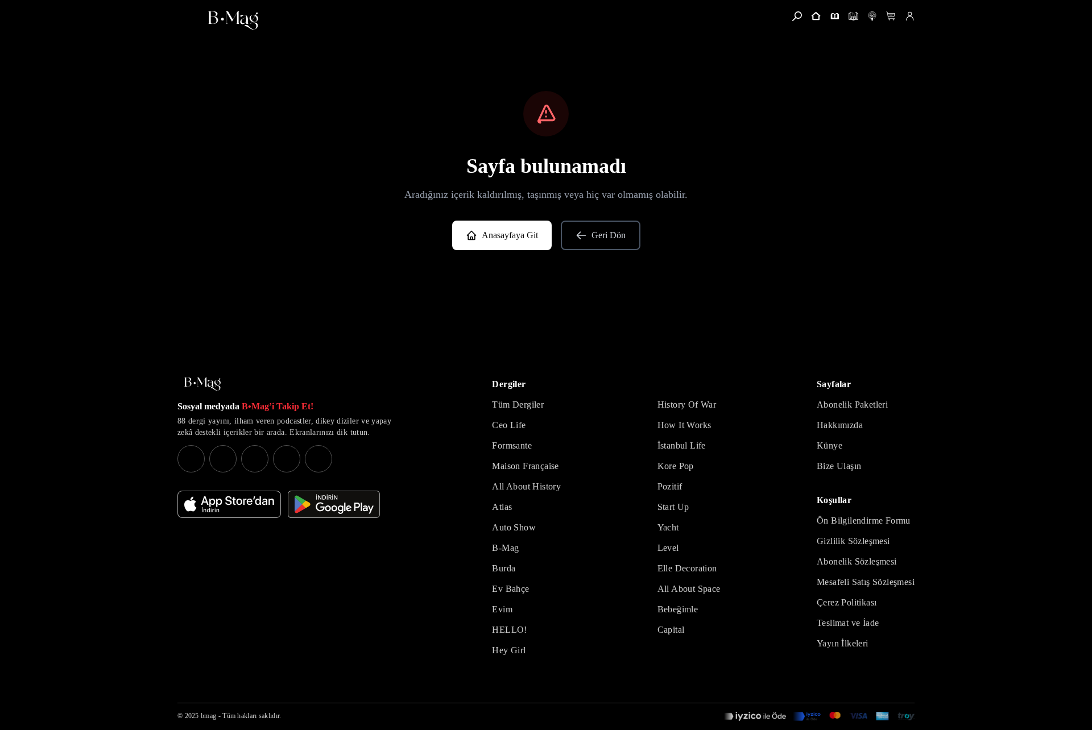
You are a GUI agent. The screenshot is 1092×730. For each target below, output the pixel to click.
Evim (502, 609)
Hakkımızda (840, 425)
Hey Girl (509, 650)
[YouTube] (223, 458)
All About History (526, 486)
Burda (503, 568)
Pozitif (669, 486)
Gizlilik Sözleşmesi (853, 541)
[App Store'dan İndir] (229, 504)
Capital (671, 629)
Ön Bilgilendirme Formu (864, 520)
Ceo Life (509, 425)
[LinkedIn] (286, 458)
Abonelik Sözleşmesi (857, 561)
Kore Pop (675, 466)
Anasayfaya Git (510, 235)
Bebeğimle (677, 609)
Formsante (512, 445)
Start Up (673, 507)
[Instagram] (191, 458)
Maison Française (525, 466)
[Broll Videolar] (872, 16)
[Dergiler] (834, 16)
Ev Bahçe (510, 589)
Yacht (668, 527)
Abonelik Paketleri (852, 404)
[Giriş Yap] (910, 16)
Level (668, 548)
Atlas (502, 507)
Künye (829, 445)
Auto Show (514, 527)
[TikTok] (318, 458)
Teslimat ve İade (848, 623)
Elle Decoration (687, 568)
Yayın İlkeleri (842, 643)
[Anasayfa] (816, 16)
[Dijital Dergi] (853, 16)
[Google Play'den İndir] (334, 504)
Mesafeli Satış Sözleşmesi (866, 582)
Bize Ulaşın (839, 466)
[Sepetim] (891, 16)
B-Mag (505, 548)
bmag (208, 716)
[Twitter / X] (254, 458)
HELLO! (509, 629)
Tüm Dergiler (518, 404)
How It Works (684, 425)
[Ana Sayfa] (202, 384)
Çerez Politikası (846, 602)
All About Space (689, 589)
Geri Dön (609, 235)
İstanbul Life (681, 445)
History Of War (687, 404)
